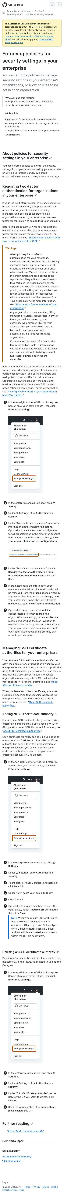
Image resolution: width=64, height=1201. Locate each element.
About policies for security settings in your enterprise (25, 155)
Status (45, 1186)
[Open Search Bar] (52, 4)
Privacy (36, 1186)
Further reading (15, 1123)
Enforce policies (14, 14)
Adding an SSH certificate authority (28, 714)
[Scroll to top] (57, 1194)
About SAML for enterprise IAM (25, 1131)
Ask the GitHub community (18, 1156)
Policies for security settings (39, 14)
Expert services (9, 1190)
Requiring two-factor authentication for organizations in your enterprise (30, 190)
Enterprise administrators (19, 11)
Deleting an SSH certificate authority (28, 952)
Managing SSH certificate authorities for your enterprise (28, 650)
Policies (38, 11)
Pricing (54, 1186)
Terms (27, 1186)
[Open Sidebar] (3, 12)
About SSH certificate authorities (21, 730)
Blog (22, 1190)
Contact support (13, 1161)
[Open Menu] (59, 4)
